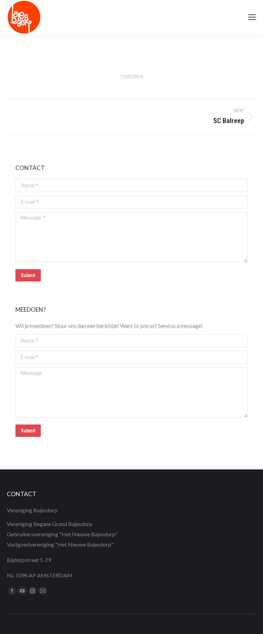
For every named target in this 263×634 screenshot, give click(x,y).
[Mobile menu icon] (252, 17)
